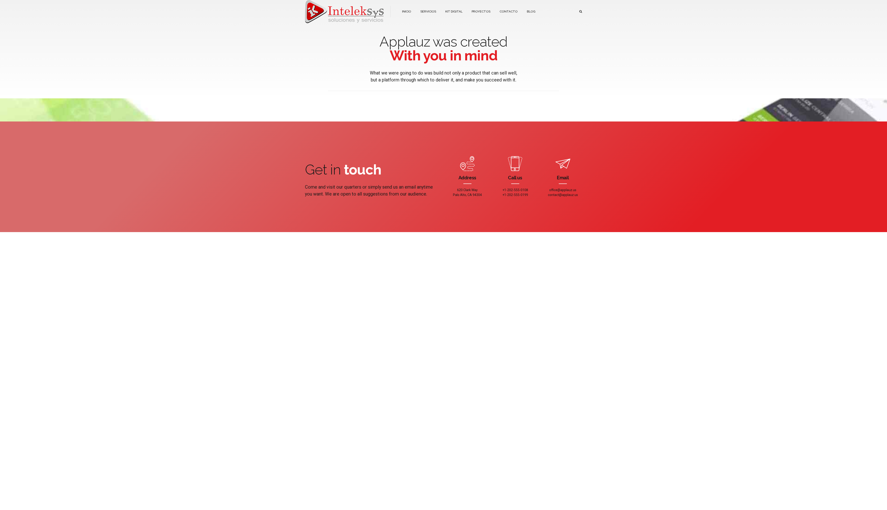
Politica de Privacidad (319, 440)
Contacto (311, 453)
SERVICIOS (428, 11)
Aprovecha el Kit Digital (415, 458)
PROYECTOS (481, 11)
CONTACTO (509, 11)
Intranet (358, 446)
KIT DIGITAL (453, 11)
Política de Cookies (318, 446)
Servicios (359, 440)
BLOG (531, 11)
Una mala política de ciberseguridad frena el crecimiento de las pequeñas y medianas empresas (415, 441)
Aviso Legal (313, 433)
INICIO (406, 11)
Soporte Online (363, 433)
